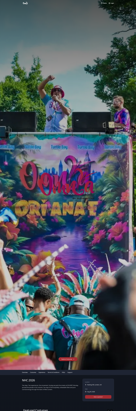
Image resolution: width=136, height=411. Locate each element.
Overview (25, 372)
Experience (42, 372)
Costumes (33, 372)
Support (70, 372)
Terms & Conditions (53, 372)
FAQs (63, 372)
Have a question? (98, 397)
